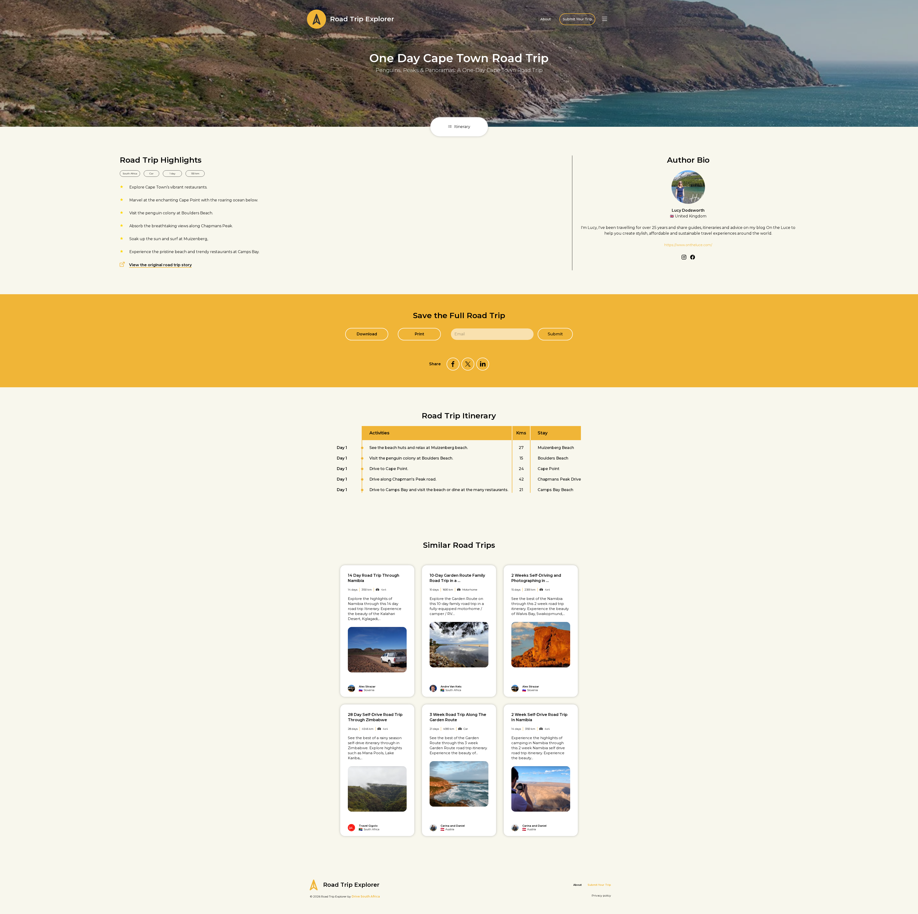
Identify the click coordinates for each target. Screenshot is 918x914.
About (545, 19)
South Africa (130, 173)
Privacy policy (601, 895)
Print (419, 334)
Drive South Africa (366, 896)
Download (367, 334)
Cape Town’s (157, 187)
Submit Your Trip (577, 19)
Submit (555, 334)
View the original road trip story (160, 265)
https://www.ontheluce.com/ (688, 245)
